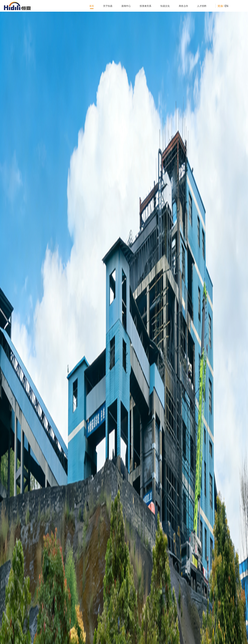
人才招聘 (201, 5)
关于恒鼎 (107, 5)
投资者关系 (145, 5)
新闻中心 (126, 5)
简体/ (221, 6)
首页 (91, 5)
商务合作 (183, 5)
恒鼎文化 (165, 5)
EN (226, 6)
